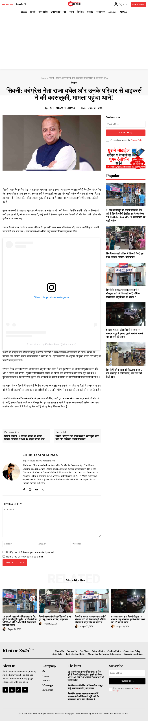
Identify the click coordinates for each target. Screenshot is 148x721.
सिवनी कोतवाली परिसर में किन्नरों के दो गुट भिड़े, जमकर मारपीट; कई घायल (55, 618)
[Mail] (36, 488)
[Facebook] (41, 178)
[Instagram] (30, 488)
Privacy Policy (137, 140)
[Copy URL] (83, 178)
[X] (50, 178)
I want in (124, 132)
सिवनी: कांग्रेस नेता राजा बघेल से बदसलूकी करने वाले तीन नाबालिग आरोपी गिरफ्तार (77, 438)
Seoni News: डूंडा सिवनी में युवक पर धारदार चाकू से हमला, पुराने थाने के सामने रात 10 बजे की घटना (124, 333)
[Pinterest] (58, 178)
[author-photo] (5, 629)
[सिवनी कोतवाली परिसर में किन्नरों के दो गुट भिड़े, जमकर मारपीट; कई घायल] (125, 238)
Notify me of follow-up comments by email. (30, 552)
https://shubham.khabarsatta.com (39, 460)
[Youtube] (25, 689)
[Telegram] (75, 178)
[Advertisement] (74, 42)
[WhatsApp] (66, 178)
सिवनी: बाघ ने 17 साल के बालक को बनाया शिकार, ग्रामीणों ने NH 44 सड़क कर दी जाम (24, 438)
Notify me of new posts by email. (24, 556)
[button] (21, 4)
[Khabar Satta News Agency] (74, 4)
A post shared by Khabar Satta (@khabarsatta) (51, 344)
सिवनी (51, 77)
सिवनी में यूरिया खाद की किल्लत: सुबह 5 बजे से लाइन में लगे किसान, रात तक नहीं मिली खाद (124, 373)
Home (43, 77)
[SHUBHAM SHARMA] (11, 472)
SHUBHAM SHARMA (62, 108)
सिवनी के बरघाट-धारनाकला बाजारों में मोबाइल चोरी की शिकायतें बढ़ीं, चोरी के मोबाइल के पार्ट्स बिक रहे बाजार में (123, 293)
